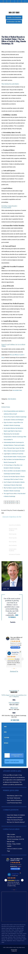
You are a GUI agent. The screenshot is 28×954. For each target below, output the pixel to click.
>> (18, 502)
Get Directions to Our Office (14, 22)
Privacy (15, 756)
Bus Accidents (13, 545)
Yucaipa (18, 940)
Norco (15, 935)
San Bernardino (9, 938)
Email (12, 1)
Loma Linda (19, 933)
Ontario (19, 935)
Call (8, 1)
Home (5, 1)
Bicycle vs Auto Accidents (13, 529)
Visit (16, 1)
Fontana (3, 931)
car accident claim (17, 390)
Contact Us (14, 951)
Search (19, 1)
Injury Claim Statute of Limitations (16, 815)
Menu (23, 1)
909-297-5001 (14, 12)
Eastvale (22, 930)
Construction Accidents (12, 549)
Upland (24, 938)
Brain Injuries (13, 538)
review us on (14, 647)
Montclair (7, 935)
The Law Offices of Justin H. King (16, 638)
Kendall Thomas (16, 652)
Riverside (18, 937)
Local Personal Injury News (14, 802)
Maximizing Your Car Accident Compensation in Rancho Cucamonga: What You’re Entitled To (15, 436)
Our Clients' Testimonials (13, 798)
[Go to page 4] (16, 668)
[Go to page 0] (11, 668)
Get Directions (15, 720)
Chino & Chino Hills (6, 930)
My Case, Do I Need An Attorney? (16, 822)
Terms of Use (14, 949)
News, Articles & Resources (14, 800)
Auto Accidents (12, 399)
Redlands (10, 937)
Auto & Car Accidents (15, 525)
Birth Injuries (12, 534)
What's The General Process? (15, 819)
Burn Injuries (12, 541)
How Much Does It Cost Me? (14, 817)
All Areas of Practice (14, 554)
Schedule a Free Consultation (14, 17)
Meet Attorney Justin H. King (14, 795)
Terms (18, 756)
